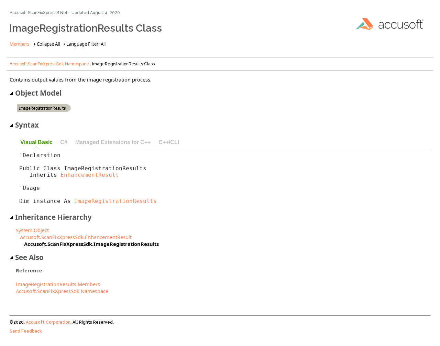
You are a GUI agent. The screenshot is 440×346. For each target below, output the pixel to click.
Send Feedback (26, 331)
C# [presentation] (63, 142)
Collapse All (48, 44)
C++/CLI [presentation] (168, 142)
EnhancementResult (89, 175)
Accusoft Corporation (48, 322)
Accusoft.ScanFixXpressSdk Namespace (49, 64)
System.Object (32, 230)
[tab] (36, 142)
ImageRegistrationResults (115, 201)
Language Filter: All (86, 44)
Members (19, 44)
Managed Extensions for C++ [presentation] (113, 142)
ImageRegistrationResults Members (58, 284)
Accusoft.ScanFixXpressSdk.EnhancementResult (76, 237)
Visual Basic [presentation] (36, 142)
